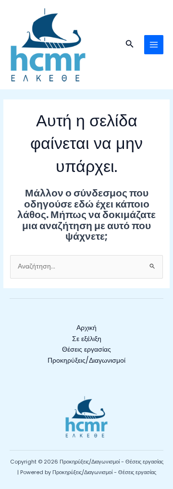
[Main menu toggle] (154, 45)
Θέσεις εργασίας (86, 349)
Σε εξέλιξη (86, 338)
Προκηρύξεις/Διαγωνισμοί (86, 360)
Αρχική (86, 327)
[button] (129, 44)
